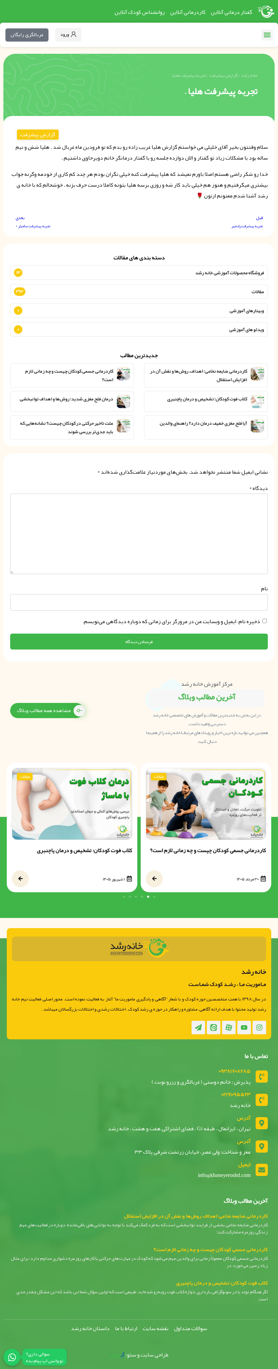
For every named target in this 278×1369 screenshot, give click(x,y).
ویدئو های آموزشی (246, 329)
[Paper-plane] (198, 1027)
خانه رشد (249, 75)
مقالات (258, 291)
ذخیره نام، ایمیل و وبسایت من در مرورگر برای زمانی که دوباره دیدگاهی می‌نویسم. (171, 621)
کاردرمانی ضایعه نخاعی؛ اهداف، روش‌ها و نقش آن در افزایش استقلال (198, 375)
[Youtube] (244, 1027)
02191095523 (236, 1094)
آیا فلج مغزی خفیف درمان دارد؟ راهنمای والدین (203, 423)
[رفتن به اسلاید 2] (148, 897)
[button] (267, 35)
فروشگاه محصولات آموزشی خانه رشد (229, 272)
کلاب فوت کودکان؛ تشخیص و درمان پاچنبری (207, 399)
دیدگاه (258, 488)
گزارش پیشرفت (224, 75)
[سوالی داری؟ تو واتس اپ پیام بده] (11, 1357)
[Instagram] (259, 1027)
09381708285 (235, 1071)
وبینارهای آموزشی (247, 310)
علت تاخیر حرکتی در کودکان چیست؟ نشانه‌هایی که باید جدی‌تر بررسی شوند (66, 427)
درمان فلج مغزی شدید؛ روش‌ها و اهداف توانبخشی (66, 399)
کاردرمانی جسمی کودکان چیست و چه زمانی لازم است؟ (69, 375)
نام (264, 588)
